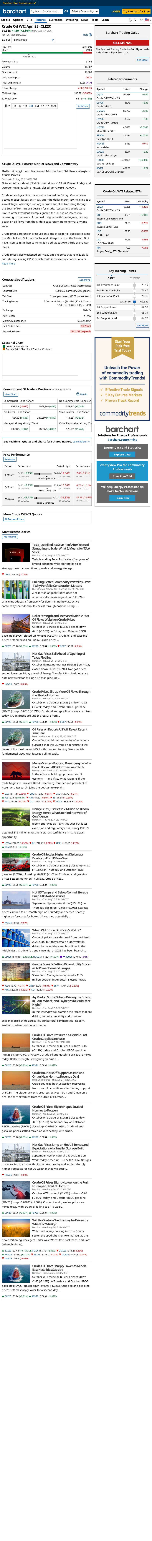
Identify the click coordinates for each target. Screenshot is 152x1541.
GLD (32, 801)
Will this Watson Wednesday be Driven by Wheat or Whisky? (60, 1222)
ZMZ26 (62, 1250)
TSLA (7, 574)
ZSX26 (37, 1254)
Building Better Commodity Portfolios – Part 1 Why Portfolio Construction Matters (61, 584)
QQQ (31, 793)
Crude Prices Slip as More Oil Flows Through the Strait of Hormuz (61, 693)
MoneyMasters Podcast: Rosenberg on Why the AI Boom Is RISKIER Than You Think (61, 765)
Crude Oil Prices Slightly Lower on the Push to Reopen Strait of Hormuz (60, 1184)
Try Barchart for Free (136, 11)
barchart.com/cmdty (122, 440)
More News (10, 536)
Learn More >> (81, 441)
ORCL (59, 843)
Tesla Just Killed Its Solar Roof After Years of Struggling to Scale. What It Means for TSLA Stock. (61, 548)
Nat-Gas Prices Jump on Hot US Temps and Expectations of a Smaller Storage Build (60, 1146)
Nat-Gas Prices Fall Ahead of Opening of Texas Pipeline (58, 655)
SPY (7, 801)
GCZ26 (65, 1254)
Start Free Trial (122, 476)
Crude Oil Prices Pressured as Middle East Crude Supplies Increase (59, 1037)
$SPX (56, 985)
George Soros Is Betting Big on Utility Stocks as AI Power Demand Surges (61, 966)
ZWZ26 (8, 1258)
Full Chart (83, 106)
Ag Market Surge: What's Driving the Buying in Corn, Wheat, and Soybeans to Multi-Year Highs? (61, 1000)
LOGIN (116, 11)
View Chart (11, 394)
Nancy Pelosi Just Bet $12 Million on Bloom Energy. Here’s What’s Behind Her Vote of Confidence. (60, 812)
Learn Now (122, 498)
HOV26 (8, 1254)
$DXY (63, 646)
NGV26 (8, 684)
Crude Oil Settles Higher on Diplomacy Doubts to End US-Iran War (57, 856)
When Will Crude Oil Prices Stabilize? (56, 930)
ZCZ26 (8, 1250)
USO (58, 793)
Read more (8, 263)
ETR (31, 985)
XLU (7, 985)
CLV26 (8, 646)
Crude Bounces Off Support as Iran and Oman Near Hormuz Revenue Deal (58, 1074)
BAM (7, 846)
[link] (87, 34)
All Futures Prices (14, 519)
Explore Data (122, 454)
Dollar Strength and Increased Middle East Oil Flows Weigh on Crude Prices (46, 173)
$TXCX (59, 801)
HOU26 (37, 956)
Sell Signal (122, 43)
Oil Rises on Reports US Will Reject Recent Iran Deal (59, 731)
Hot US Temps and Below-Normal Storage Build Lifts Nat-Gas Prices (60, 894)
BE (33, 843)
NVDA (8, 843)
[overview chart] (47, 131)
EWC (7, 793)
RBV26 (35, 646)
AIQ (31, 797)
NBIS (7, 989)
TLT (55, 797)
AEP (33, 989)
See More (85, 279)
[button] (148, 20)
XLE (6, 797)
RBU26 (68, 956)
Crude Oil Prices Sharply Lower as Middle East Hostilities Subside (59, 1268)
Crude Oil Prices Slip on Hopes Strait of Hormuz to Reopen (57, 1108)
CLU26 (8, 956)
